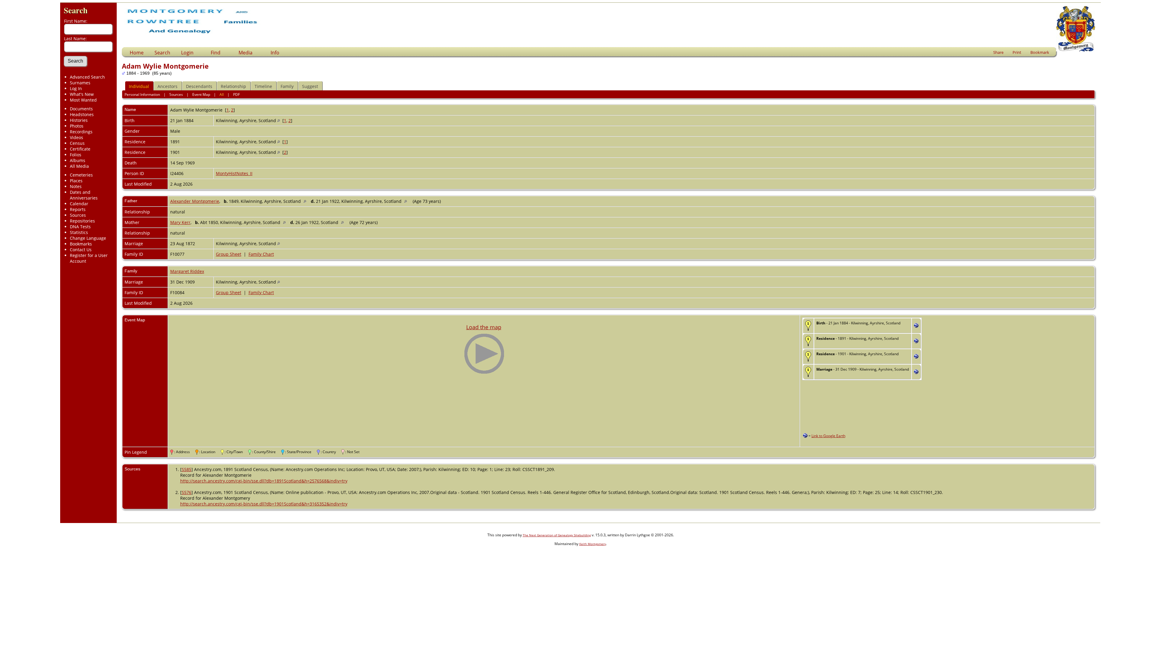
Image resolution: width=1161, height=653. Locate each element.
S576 (186, 492)
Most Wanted (83, 100)
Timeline (263, 86)
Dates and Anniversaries (84, 195)
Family (287, 86)
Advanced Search (87, 77)
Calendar (79, 203)
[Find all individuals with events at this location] (278, 120)
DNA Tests (80, 226)
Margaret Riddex (187, 271)
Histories (79, 120)
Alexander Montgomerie (194, 201)
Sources (78, 215)
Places (76, 181)
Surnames (80, 83)
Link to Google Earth (828, 435)
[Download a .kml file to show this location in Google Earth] (916, 326)
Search (76, 10)
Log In (76, 88)
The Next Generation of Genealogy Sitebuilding (557, 535)
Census (77, 143)
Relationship (233, 86)
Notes (76, 186)
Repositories (82, 221)
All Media (79, 166)
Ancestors (167, 86)
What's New (82, 94)
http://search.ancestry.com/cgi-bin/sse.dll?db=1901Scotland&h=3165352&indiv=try (263, 504)
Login (187, 52)
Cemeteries (81, 175)
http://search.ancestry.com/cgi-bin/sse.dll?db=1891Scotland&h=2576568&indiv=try (263, 481)
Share (998, 52)
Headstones (82, 114)
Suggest (310, 86)
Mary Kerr (180, 222)
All (222, 94)
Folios (75, 155)
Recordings (81, 132)
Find (215, 52)
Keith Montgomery (592, 544)
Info (275, 52)
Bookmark (1039, 52)
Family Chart (261, 254)
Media (245, 52)
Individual (139, 86)
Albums (77, 160)
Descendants (199, 86)
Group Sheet (228, 254)
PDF (236, 94)
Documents (81, 109)
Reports (78, 209)
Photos (76, 126)
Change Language (88, 238)
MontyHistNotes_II (234, 173)
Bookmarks (81, 244)
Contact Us (81, 249)
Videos (76, 137)
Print (1017, 52)
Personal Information (142, 94)
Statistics (79, 232)
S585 (186, 469)
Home (137, 52)
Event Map (201, 94)
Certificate (80, 149)
